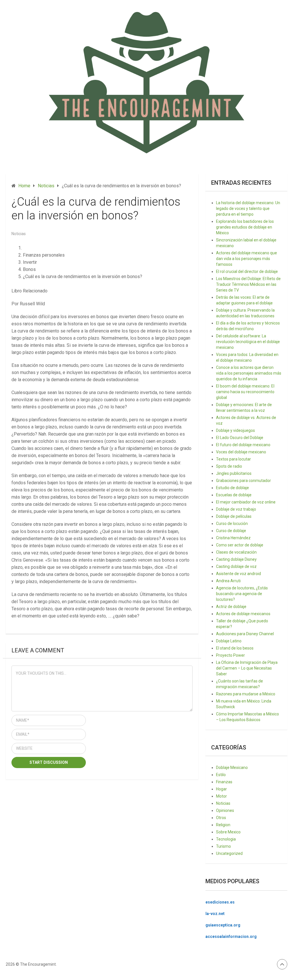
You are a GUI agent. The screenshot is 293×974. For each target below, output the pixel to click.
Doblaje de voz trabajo (236, 509)
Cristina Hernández (233, 538)
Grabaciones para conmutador (243, 480)
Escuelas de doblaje (234, 495)
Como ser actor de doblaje (239, 545)
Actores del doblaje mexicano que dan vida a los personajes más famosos (246, 259)
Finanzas (224, 782)
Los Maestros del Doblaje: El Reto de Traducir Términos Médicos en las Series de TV (248, 284)
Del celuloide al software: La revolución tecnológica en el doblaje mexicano (248, 342)
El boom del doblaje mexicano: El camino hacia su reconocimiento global (245, 392)
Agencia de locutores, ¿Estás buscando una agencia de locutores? (242, 594)
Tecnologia (226, 839)
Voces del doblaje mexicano (241, 452)
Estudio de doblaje (232, 487)
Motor (221, 796)
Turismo (223, 846)
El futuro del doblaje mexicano (243, 444)
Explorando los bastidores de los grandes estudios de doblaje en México (245, 227)
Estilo (221, 774)
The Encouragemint (38, 964)
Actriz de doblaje (231, 606)
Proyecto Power (230, 655)
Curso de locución (232, 523)
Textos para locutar (233, 459)
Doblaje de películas (234, 516)
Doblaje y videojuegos (235, 430)
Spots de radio (229, 466)
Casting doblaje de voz (236, 566)
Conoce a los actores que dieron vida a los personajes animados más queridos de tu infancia (248, 373)
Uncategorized (229, 853)
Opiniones (225, 810)
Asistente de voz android (238, 573)
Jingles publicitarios (234, 473)
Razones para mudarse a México (245, 694)
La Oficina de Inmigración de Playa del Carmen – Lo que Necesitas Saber (247, 668)
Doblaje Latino (228, 641)
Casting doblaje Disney (236, 559)
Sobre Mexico (228, 832)
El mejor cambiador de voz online (246, 502)
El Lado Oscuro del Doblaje (239, 437)
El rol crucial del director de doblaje (247, 271)
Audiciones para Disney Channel (245, 633)
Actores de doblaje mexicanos (243, 613)
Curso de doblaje (231, 530)
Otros (221, 817)
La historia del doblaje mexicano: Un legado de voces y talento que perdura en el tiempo (248, 208)
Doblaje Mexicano (232, 767)
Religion (223, 825)
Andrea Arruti (228, 581)
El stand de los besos (235, 648)
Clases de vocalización (236, 552)
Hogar (221, 789)
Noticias (18, 233)
